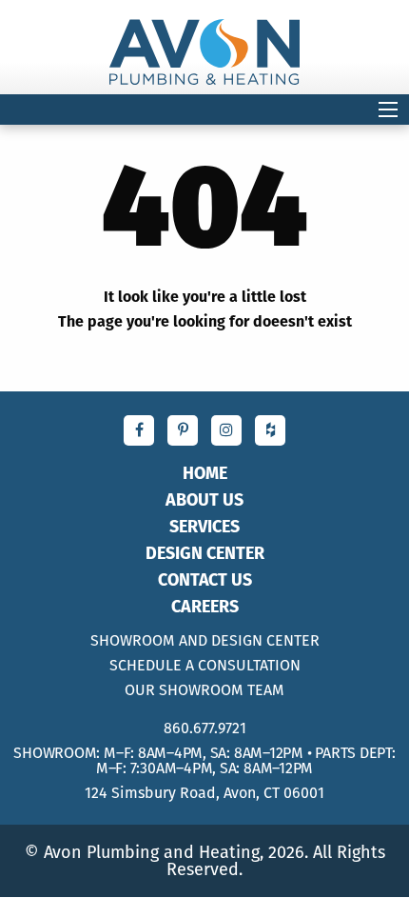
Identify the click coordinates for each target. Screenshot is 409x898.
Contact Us (205, 580)
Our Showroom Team (204, 690)
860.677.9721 (205, 728)
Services (204, 526)
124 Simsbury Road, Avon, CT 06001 (204, 793)
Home (205, 473)
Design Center (205, 553)
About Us (204, 500)
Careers (205, 606)
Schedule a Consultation (205, 665)
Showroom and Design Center (205, 641)
